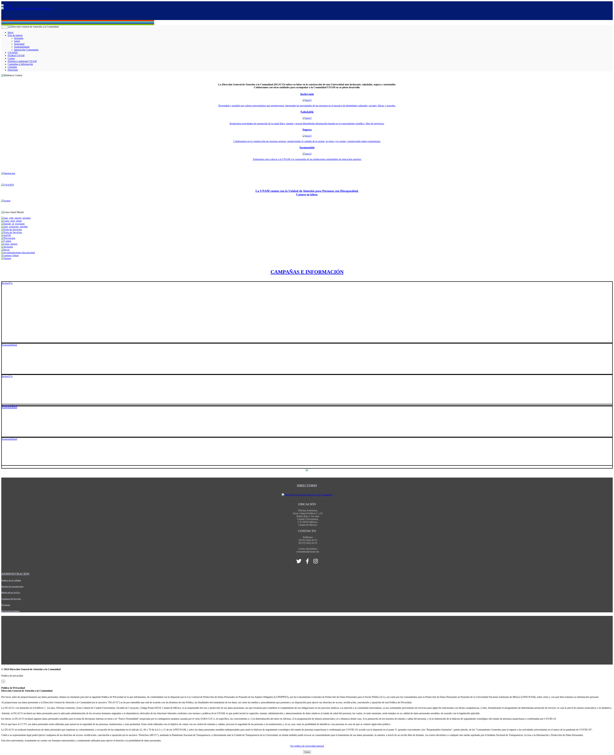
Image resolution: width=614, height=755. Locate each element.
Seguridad (19, 44)
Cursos (11, 58)
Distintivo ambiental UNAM (22, 61)
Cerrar (307, 752)
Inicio (10, 32)
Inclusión (18, 38)
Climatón (12, 67)
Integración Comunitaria (26, 49)
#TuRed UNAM (16, 55)
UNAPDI (13, 52)
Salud (17, 41)
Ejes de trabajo (15, 35)
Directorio (13, 70)
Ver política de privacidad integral (307, 746)
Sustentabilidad (21, 46)
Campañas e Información (20, 64)
